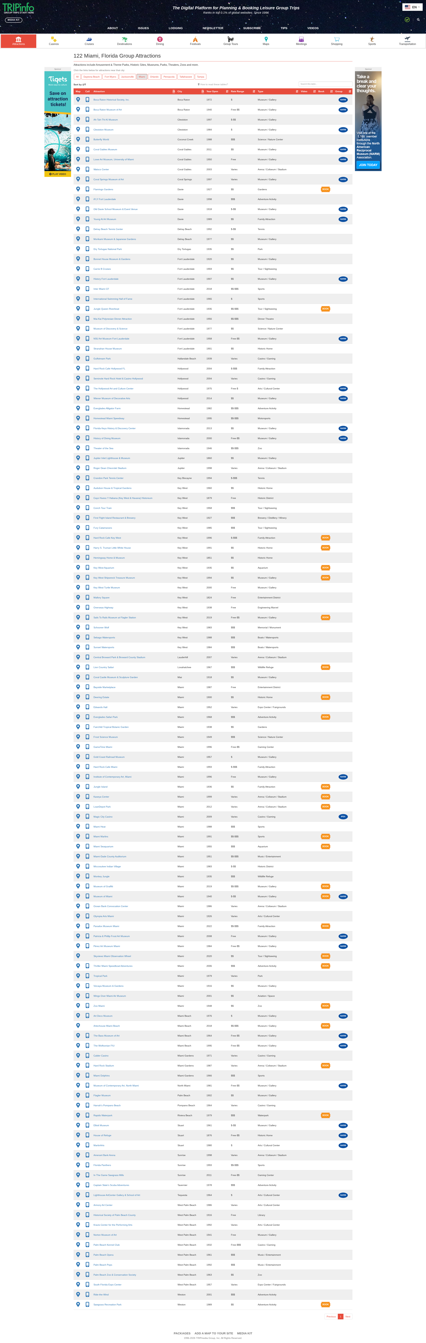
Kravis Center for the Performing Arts (113, 1225)
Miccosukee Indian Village (107, 866)
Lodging (176, 28)
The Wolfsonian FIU (104, 1045)
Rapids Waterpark (103, 1115)
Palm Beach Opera (103, 1254)
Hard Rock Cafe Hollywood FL (109, 368)
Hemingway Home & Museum (109, 557)
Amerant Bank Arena (104, 1155)
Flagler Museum (102, 1095)
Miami (142, 76)
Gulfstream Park (102, 358)
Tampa (200, 76)
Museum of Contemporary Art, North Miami (116, 1085)
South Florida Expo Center (107, 1284)
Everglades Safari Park (106, 717)
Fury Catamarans (103, 527)
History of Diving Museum (107, 438)
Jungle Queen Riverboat (106, 309)
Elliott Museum (101, 1125)
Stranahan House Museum (108, 348)
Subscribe (252, 28)
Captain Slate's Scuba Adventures (111, 1185)
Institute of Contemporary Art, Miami (112, 776)
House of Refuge (102, 1135)
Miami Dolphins (102, 1075)
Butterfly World (101, 139)
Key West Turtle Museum (107, 587)
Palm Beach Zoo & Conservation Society (115, 1274)
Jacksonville (127, 76)
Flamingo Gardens (103, 189)
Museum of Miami (103, 896)
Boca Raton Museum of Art (108, 109)
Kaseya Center (101, 796)
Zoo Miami (99, 1006)
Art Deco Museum (103, 1016)
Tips (284, 28)
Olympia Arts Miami (104, 916)
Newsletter (213, 28)
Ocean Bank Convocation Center (111, 906)
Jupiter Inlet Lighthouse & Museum (112, 458)
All (77, 76)
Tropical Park (100, 976)
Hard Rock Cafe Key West (107, 537)
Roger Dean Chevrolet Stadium (110, 468)
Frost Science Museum (106, 737)
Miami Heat (100, 826)
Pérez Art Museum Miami (107, 946)
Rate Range (237, 91)
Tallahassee (186, 76)
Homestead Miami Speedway (109, 418)
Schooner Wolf (101, 627)
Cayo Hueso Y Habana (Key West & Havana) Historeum (123, 498)
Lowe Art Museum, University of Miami (114, 159)
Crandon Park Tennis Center (108, 478)
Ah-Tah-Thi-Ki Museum (106, 119)
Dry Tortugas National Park (108, 249)
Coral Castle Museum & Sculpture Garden (116, 677)
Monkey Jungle (101, 876)
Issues (143, 28)
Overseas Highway (103, 607)
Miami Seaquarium (103, 846)
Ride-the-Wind (101, 1294)
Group (338, 91)
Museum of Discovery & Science (110, 328)
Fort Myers (110, 76)
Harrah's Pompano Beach (107, 1105)
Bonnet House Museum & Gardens (112, 259)
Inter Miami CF (101, 289)
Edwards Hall (100, 707)
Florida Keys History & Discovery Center (115, 428)
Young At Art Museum (105, 219)
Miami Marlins (101, 836)
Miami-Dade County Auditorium (110, 856)
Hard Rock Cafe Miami (105, 767)
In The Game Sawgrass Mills (109, 1175)
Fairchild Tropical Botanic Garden (111, 727)
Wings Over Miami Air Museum (110, 996)
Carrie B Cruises (102, 269)
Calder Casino (101, 1055)
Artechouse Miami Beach (107, 1026)
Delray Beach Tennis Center (108, 229)
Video (304, 91)
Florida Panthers (102, 1165)
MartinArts (99, 1145)
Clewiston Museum (103, 129)
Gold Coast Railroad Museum (109, 757)
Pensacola (169, 76)
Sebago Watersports (104, 637)
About (112, 28)
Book (321, 91)
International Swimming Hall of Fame (113, 299)
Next (347, 1316)
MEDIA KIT (14, 20)
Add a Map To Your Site (214, 1333)
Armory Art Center (103, 1205)
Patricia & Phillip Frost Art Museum (112, 936)
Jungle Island (100, 786)
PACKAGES (182, 1333)
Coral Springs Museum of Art (109, 179)
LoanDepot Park (102, 806)
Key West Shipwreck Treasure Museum (114, 577)
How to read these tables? (214, 84)
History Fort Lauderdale (106, 279)
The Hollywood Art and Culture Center (113, 388)
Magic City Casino (103, 816)
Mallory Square (101, 597)
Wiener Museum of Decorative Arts (112, 398)
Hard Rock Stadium (104, 1065)
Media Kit (244, 1333)
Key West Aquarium (104, 567)
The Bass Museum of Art (106, 1035)
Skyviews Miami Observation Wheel (112, 956)
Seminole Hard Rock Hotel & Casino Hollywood (118, 378)
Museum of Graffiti (103, 886)
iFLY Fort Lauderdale (105, 199)
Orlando (154, 76)
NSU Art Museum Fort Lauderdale (111, 338)
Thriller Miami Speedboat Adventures (113, 966)
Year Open (212, 91)
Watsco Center (101, 169)
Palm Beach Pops (103, 1264)
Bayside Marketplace (104, 687)
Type (260, 91)
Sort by (78, 84)
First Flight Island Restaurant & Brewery (114, 518)
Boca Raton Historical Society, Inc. (111, 99)
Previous (331, 1316)
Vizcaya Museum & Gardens (108, 986)
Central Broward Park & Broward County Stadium (119, 657)
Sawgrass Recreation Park (107, 1304)
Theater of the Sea (103, 448)
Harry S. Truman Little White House (112, 547)
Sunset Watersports (104, 647)
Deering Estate (101, 697)
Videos (313, 28)
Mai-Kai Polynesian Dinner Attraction (113, 318)
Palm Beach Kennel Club (107, 1244)
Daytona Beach (92, 76)
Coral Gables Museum (105, 149)
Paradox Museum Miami (106, 926)
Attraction (99, 91)
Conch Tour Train (103, 508)
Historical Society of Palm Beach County (115, 1215)
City (180, 91)
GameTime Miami (103, 747)
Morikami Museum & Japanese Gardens (115, 239)
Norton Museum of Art (105, 1235)
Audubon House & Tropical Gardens (112, 488)
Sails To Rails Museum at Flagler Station (115, 617)
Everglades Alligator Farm (107, 408)
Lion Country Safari (104, 667)
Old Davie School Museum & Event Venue (116, 209)
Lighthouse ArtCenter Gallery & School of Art (117, 1195)
